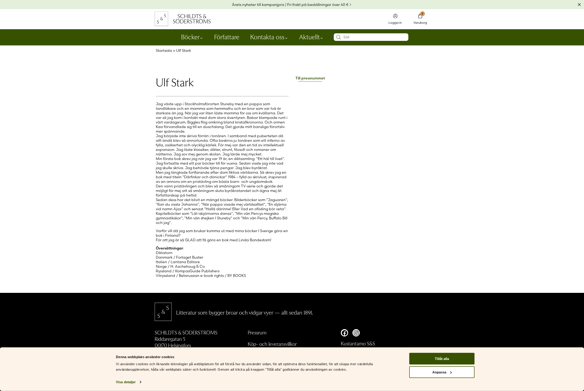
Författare (226, 36)
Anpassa (439, 372)
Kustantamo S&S (358, 343)
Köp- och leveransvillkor (272, 344)
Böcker (190, 36)
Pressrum (257, 332)
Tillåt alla (442, 359)
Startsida (164, 50)
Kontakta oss (267, 36)
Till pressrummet (310, 78)
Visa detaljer (126, 382)
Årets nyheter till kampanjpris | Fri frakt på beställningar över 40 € (290, 4)
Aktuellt (309, 36)
